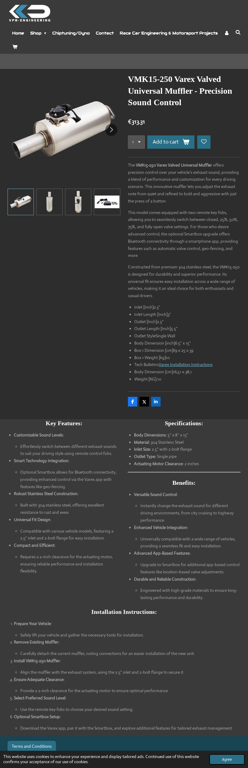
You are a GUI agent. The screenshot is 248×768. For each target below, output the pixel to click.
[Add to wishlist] (203, 142)
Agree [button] (227, 759)
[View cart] (15, 47)
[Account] (226, 33)
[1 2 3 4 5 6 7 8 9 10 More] (136, 142)
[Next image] (111, 130)
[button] (21, 202)
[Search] (238, 32)
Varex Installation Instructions (186, 364)
